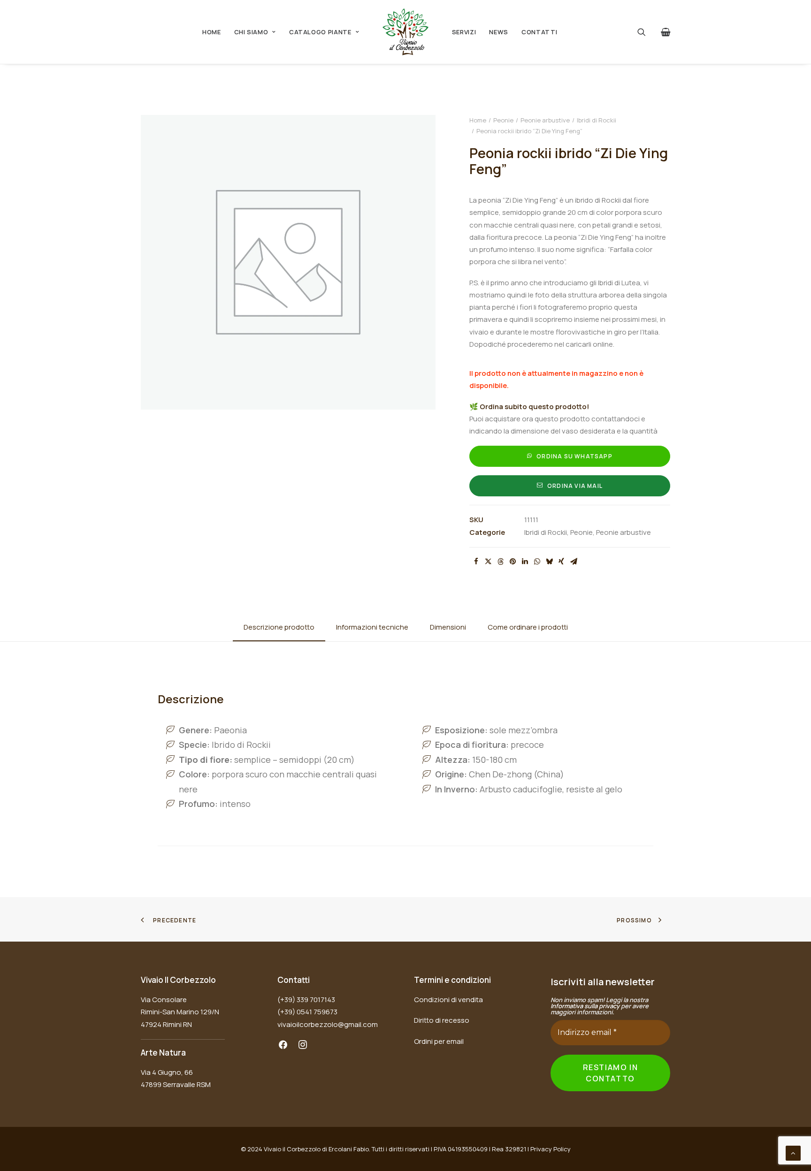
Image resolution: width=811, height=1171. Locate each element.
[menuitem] (212, 32)
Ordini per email (439, 1041)
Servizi (464, 32)
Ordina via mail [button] (575, 486)
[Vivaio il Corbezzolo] (405, 31)
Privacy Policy (550, 1149)
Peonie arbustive (545, 120)
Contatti (539, 32)
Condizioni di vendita (448, 999)
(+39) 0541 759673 (307, 1012)
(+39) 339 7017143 (306, 999)
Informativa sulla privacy (585, 1006)
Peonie (503, 120)
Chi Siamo (251, 32)
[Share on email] (573, 561)
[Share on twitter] (488, 561)
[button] (647, 32)
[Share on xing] (561, 561)
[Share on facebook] (476, 561)
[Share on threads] (500, 561)
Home (211, 32)
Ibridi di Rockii (596, 120)
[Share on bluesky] (549, 561)
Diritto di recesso (441, 1020)
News (498, 32)
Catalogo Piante (320, 32)
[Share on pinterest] (512, 561)
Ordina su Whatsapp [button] (574, 456)
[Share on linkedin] (524, 561)
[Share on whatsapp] (537, 561)
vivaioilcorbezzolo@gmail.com (327, 1024)
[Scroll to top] (793, 1152)
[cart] (664, 32)
